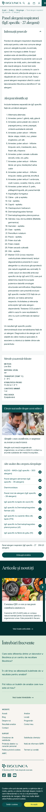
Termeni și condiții (31, 750)
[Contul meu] (39, 3)
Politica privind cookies (11, 750)
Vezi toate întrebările (21, 697)
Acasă (4, 10)
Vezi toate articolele (22, 629)
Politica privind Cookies (16, 799)
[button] (39, 472)
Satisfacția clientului (32, 738)
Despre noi (6, 721)
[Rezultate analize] (28, 3)
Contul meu (28, 724)
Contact (5, 728)
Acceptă (34, 804)
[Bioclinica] (11, 3)
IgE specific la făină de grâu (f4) (18, 533)
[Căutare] (23, 3)
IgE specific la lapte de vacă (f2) (18, 502)
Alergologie (20, 10)
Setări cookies (12, 804)
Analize (11, 10)
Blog (4, 717)
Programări (28, 721)
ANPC (4, 753)
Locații (26, 717)
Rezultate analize (9, 724)
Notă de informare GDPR (34, 744)
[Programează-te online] (34, 3)
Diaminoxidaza (11, 487)
